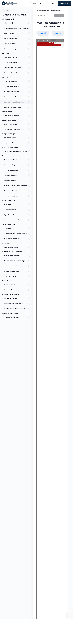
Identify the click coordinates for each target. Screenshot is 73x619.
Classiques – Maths (42, 10)
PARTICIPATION (64, 3)
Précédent (56, 15)
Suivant (61, 15)
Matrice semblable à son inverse (58, 10)
